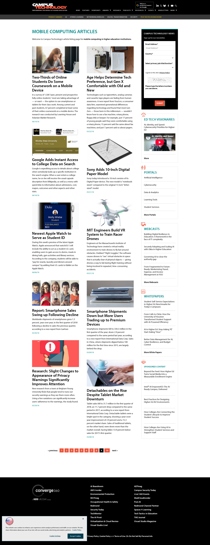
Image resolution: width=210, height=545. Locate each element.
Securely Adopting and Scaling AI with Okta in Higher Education (159, 248)
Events (151, 10)
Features (85, 10)
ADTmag (138, 486)
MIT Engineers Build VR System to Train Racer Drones (106, 234)
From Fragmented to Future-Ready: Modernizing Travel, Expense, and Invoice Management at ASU (157, 270)
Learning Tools (150, 199)
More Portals (150, 214)
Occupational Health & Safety (104, 501)
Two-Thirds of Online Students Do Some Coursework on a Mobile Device (52, 83)
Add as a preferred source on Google (145, 5)
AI (66, 17)
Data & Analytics (151, 192)
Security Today (97, 509)
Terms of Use (119, 536)
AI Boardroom (96, 486)
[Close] (83, 518)
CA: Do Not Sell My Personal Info (139, 536)
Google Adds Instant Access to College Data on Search (55, 161)
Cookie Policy (105, 536)
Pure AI (137, 501)
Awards (106, 10)
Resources (139, 10)
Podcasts (127, 10)
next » (115, 450)
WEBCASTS (152, 229)
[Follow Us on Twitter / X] (161, 6)
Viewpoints (96, 10)
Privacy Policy (165, 72)
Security (133, 17)
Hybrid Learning (77, 17)
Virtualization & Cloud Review (104, 521)
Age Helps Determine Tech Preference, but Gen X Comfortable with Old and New (109, 83)
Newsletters (163, 10)
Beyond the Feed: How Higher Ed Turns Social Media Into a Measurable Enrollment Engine (159, 374)
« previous (53, 450)
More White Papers (153, 352)
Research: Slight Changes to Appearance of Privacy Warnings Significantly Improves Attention (55, 377)
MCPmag (94, 498)
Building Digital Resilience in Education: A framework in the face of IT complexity (158, 237)
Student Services (151, 207)
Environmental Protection (102, 494)
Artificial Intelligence (153, 177)
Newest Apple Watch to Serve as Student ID (51, 235)
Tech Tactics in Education (145, 513)
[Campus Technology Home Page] (49, 7)
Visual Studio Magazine (145, 521)
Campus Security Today (145, 490)
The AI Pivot (96, 517)
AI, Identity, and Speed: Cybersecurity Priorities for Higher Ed (159, 127)
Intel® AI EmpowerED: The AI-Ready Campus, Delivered (157, 388)
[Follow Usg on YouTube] (172, 5)
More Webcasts (151, 282)
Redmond (94, 505)
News (78, 10)
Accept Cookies (75, 536)
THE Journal (139, 517)
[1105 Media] (46, 512)
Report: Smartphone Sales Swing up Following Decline (55, 312)
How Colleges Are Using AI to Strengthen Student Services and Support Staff (159, 430)
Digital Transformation (117, 17)
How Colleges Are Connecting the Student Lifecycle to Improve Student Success (159, 415)
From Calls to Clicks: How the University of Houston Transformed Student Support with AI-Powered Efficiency (157, 318)
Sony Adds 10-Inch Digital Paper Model (108, 171)
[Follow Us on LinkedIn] (157, 5)
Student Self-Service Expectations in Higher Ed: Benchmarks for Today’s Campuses (159, 304)
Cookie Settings (55, 536)
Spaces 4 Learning (142, 509)
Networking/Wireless (95, 17)
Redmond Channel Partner (146, 505)
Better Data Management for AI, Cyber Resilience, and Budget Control (158, 342)
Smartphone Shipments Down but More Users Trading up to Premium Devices (107, 318)
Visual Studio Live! (99, 525)
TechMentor (95, 513)
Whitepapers (154, 296)
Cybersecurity (150, 184)
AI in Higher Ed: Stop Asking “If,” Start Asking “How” (158, 330)
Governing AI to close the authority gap (155, 258)
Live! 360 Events (141, 494)
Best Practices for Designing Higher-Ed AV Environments (156, 400)
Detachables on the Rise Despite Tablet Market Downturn (107, 394)
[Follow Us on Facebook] (168, 6)
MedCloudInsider (142, 498)
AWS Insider (96, 490)
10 (107, 450)
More (173, 10)
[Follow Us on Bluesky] (164, 5)
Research (117, 10)
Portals (150, 172)
